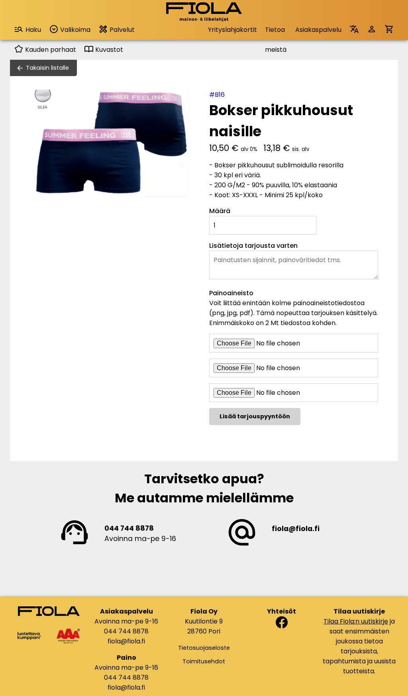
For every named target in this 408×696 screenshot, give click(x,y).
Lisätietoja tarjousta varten (253, 245)
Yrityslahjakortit (232, 29)
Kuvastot (108, 49)
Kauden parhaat (50, 49)
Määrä (219, 211)
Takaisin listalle (47, 68)
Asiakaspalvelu (318, 29)
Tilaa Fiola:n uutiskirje (356, 621)
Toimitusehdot (203, 661)
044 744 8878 (129, 528)
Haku (33, 29)
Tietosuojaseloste (204, 648)
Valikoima (74, 29)
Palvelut (121, 29)
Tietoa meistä (275, 32)
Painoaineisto (231, 293)
